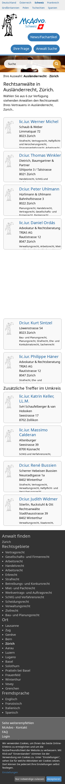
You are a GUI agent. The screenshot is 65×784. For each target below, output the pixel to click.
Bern (8, 639)
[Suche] (57, 64)
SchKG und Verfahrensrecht (24, 597)
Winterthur (13, 679)
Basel (9, 661)
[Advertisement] (32, 285)
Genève (10, 635)
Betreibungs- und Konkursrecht (27, 584)
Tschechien (38, 7)
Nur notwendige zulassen (29, 779)
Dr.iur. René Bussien (37, 465)
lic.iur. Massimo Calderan (33, 432)
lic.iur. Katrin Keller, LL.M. (36, 398)
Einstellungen (10, 772)
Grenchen (12, 688)
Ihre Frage (21, 48)
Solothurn (12, 666)
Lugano (10, 657)
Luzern (10, 652)
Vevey (9, 684)
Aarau (9, 648)
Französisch (13, 703)
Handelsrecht (14, 566)
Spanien (52, 7)
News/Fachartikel (43, 37)
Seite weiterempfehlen (18, 723)
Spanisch (11, 712)
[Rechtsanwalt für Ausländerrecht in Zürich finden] (32, 21)
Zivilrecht (11, 610)
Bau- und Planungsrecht (22, 615)
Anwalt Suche (46, 48)
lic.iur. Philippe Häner (39, 356)
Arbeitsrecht (14, 561)
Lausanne (12, 626)
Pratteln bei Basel (17, 670)
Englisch (11, 699)
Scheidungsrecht (17, 602)
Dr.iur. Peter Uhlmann (39, 189)
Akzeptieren (53, 779)
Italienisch (12, 708)
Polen (26, 7)
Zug (8, 630)
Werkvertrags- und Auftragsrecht (28, 593)
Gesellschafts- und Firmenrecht (27, 557)
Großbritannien (10, 7)
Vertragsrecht (15, 552)
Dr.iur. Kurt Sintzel (35, 322)
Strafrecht (12, 579)
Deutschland (9, 2)
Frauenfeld (12, 675)
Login (6, 736)
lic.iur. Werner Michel (38, 121)
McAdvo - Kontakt (14, 727)
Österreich (25, 2)
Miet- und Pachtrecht (20, 588)
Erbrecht (11, 575)
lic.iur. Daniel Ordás (37, 222)
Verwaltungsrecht (17, 606)
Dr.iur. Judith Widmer (38, 499)
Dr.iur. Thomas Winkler (40, 155)
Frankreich (53, 2)
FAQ (5, 732)
